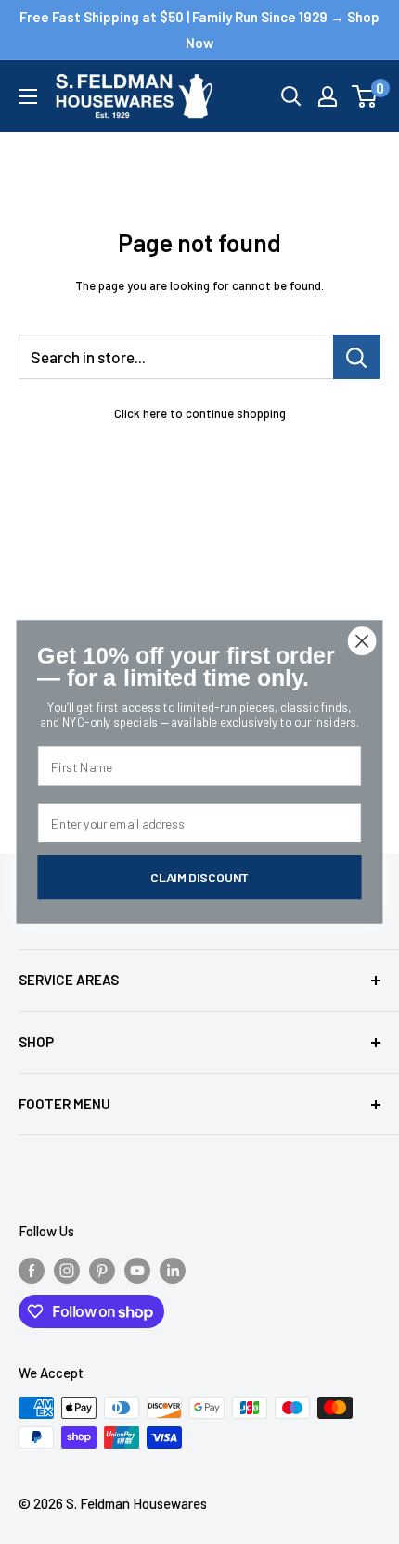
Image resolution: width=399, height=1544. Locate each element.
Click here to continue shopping (200, 413)
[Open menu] (28, 96)
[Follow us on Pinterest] (102, 1269)
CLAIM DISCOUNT (199, 877)
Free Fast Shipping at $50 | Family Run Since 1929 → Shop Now (199, 29)
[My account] (327, 96)
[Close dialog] (362, 640)
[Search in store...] (356, 357)
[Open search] (291, 96)
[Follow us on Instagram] (67, 1269)
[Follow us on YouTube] (137, 1269)
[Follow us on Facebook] (32, 1269)
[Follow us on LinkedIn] (173, 1269)
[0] (365, 96)
